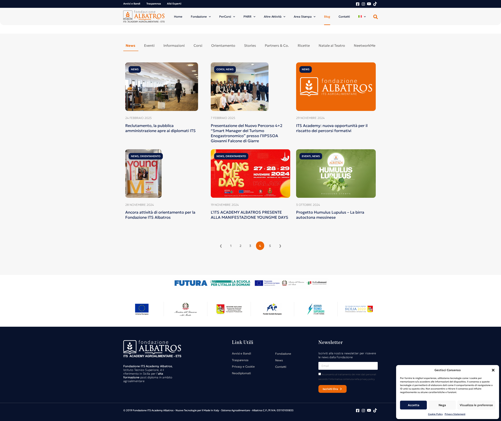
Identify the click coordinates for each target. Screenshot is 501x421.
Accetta (413, 405)
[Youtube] (369, 4)
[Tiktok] (375, 4)
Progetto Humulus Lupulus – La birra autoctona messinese (330, 215)
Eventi (306, 156)
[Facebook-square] (358, 4)
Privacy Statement (455, 414)
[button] (493, 370)
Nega (442, 405)
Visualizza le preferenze (476, 405)
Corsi (220, 69)
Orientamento (150, 156)
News (135, 69)
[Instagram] (363, 4)
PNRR (247, 16)
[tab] (130, 45)
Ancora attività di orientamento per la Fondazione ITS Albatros (160, 215)
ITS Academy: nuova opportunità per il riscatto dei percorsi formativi (332, 128)
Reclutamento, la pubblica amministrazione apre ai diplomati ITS (160, 128)
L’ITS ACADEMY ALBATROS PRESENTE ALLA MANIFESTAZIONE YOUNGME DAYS (249, 215)
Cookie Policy (435, 414)
